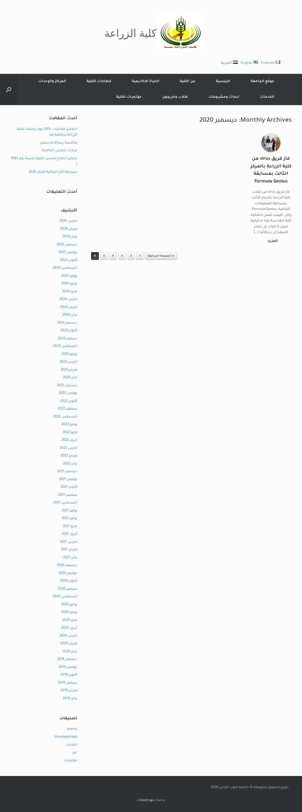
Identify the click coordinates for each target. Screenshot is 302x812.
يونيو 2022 (69, 425)
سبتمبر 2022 (67, 409)
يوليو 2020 (69, 605)
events (72, 729)
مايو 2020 (69, 620)
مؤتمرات (70, 761)
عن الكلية (187, 82)
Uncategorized (65, 737)
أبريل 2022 (69, 440)
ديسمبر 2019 (67, 659)
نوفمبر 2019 (68, 667)
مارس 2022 (68, 448)
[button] (8, 89)
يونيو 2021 (69, 519)
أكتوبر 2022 (68, 401)
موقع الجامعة (262, 82)
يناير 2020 (70, 652)
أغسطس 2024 (65, 268)
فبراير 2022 (68, 456)
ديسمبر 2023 (67, 323)
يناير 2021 (70, 558)
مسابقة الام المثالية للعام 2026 (53, 172)
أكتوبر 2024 (68, 260)
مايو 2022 (70, 433)
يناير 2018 (70, 699)
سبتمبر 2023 (67, 339)
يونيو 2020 (69, 612)
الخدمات (267, 97)
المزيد (272, 241)
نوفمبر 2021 (68, 480)
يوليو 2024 (69, 276)
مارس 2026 (68, 221)
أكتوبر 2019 (68, 675)
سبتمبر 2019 (67, 683)
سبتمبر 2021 (67, 495)
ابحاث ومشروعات (224, 97)
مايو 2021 (70, 527)
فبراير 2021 (69, 550)
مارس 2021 (68, 542)
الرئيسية (223, 82)
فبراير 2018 (68, 691)
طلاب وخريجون (175, 97)
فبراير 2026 (68, 229)
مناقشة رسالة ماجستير (58, 143)
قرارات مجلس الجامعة (59, 151)
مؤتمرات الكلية (129, 97)
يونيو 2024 (69, 284)
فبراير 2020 (68, 644)
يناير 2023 (70, 378)
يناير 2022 (70, 464)
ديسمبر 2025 (67, 245)
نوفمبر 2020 (67, 573)
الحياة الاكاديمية (145, 82)
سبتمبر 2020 (67, 589)
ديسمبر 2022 (67, 386)
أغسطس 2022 (65, 417)
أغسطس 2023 (65, 346)
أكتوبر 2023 (68, 331)
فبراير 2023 (68, 370)
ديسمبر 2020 (67, 566)
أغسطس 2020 (65, 597)
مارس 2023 (68, 362)
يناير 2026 (70, 237)
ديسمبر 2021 (67, 472)
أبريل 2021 (69, 534)
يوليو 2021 (69, 511)
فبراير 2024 (68, 307)
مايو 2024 (69, 292)
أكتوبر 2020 (68, 581)
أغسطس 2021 (65, 503)
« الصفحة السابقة (161, 256)
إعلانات (71, 745)
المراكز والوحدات (52, 82)
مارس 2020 (68, 636)
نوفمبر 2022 (68, 393)
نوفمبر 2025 (67, 253)
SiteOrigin (146, 800)
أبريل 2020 (69, 628)
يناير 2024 (70, 315)
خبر (75, 753)
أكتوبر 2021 (69, 487)
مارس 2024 (68, 299)
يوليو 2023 (69, 354)
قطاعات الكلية (99, 82)
